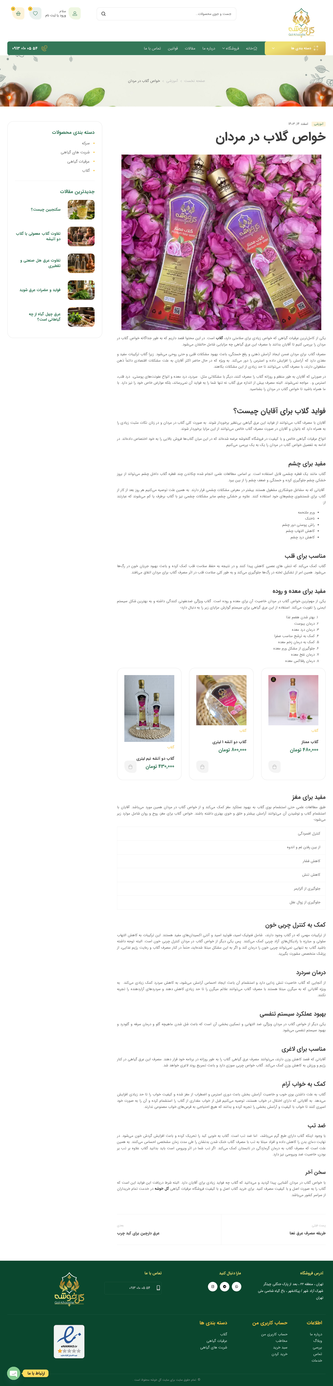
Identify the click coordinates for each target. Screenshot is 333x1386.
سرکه (86, 143)
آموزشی (172, 81)
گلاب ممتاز (310, 742)
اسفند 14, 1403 (298, 123)
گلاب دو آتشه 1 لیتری (229, 742)
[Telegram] (224, 1286)
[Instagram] (212, 1286)
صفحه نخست (194, 81)
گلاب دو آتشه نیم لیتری (155, 759)
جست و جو (103, 13)
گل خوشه (162, 1189)
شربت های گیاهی (75, 152)
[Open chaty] (13, 1373)
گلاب (219, 338)
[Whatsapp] (236, 1286)
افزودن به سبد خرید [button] (274, 767)
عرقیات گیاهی (78, 161)
